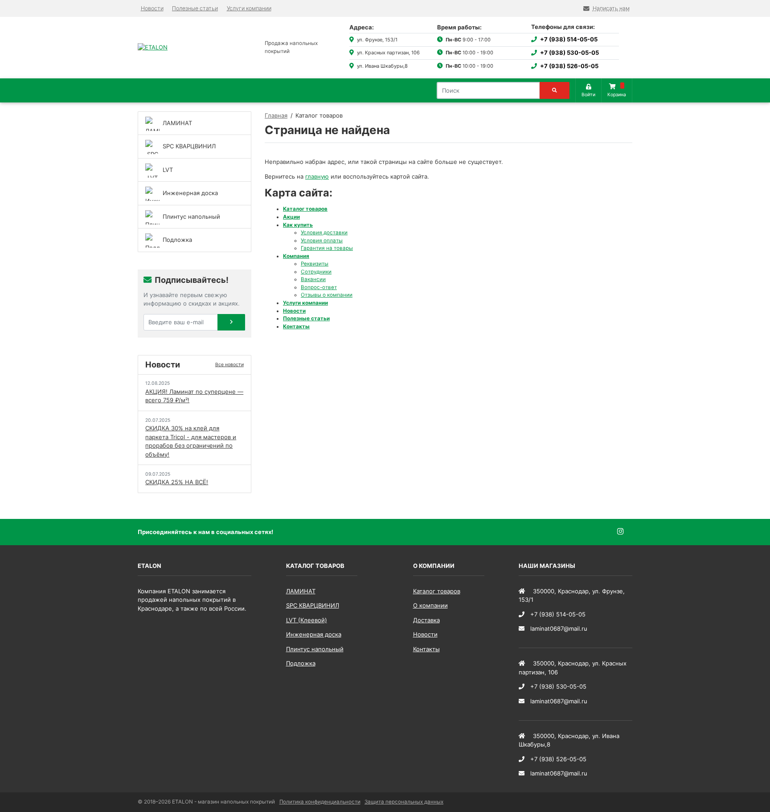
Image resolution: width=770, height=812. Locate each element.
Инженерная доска (313, 634)
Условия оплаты (322, 240)
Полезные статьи (195, 8)
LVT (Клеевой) (306, 620)
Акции (291, 217)
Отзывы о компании (326, 295)
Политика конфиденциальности (319, 802)
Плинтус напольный (315, 649)
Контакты (296, 326)
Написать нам (611, 8)
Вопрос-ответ (319, 287)
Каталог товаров (305, 209)
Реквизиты (314, 264)
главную (317, 176)
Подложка (300, 663)
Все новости (229, 364)
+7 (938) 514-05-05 (569, 39)
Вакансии (313, 279)
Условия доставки (324, 232)
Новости (152, 8)
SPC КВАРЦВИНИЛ (312, 605)
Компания (296, 256)
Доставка (426, 620)
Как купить (298, 225)
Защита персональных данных (404, 802)
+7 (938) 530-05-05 (569, 52)
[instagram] (625, 531)
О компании (430, 605)
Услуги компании (249, 8)
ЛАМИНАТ (300, 591)
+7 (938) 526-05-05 (569, 65)
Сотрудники (316, 272)
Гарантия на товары (327, 248)
